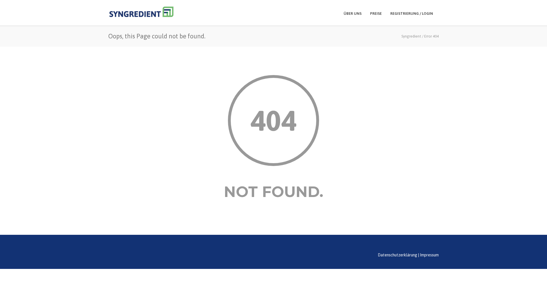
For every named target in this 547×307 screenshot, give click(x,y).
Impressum (429, 255)
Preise (376, 13)
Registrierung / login (411, 13)
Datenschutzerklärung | (398, 255)
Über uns (353, 13)
